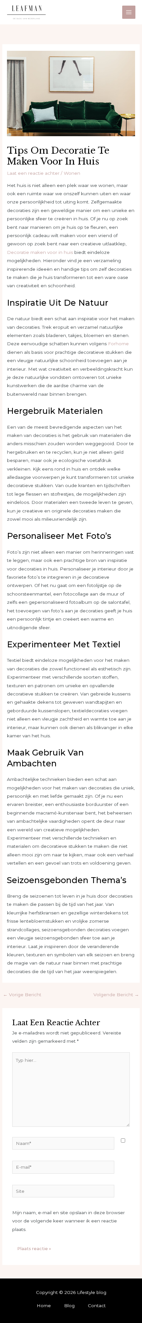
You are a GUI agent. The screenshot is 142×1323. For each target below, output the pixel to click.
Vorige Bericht (22, 994)
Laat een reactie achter (33, 173)
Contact (97, 1305)
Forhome (118, 343)
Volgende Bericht (116, 994)
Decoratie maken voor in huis (40, 252)
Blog (69, 1305)
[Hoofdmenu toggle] (129, 12)
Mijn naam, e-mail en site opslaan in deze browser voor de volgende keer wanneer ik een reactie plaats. (68, 1221)
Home (44, 1305)
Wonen (72, 173)
